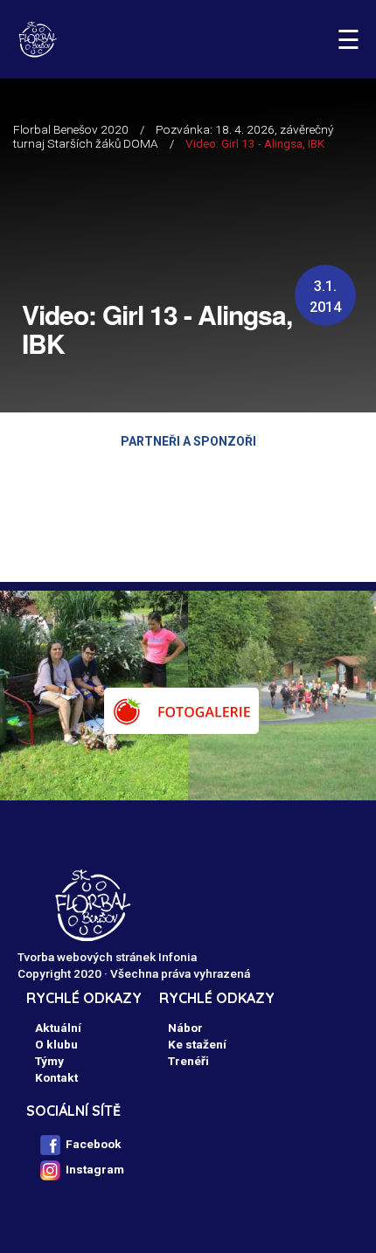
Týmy (49, 1061)
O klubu (56, 1044)
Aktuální (58, 1028)
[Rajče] (181, 711)
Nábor (185, 1028)
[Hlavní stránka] (36, 39)
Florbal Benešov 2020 (71, 129)
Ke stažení (197, 1044)
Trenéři (188, 1061)
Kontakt (56, 1077)
